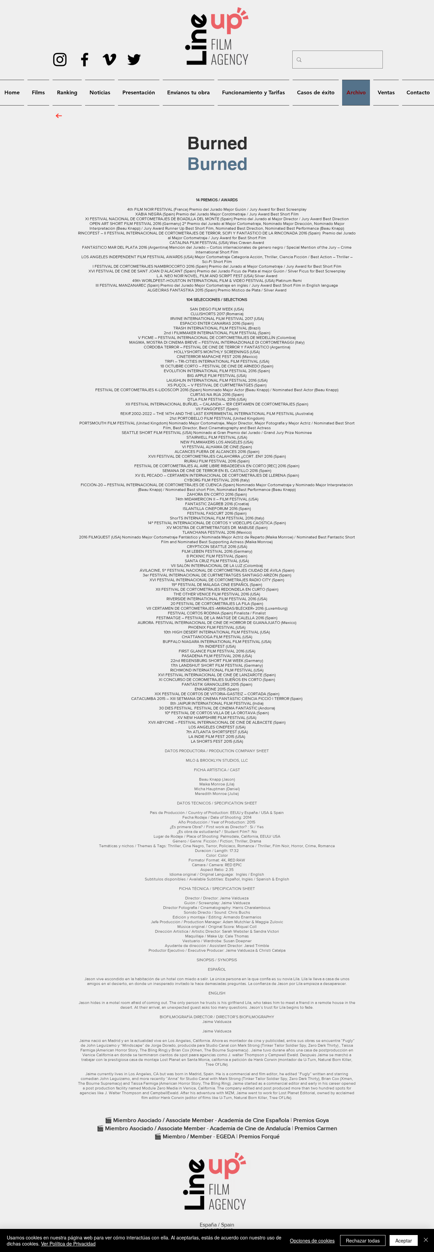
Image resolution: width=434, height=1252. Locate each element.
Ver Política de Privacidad (68, 1243)
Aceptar (403, 1240)
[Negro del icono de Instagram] (60, 60)
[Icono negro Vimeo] (109, 60)
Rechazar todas (363, 1240)
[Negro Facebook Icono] (85, 60)
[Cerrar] (426, 1240)
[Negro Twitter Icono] (134, 60)
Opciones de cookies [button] (312, 1240)
